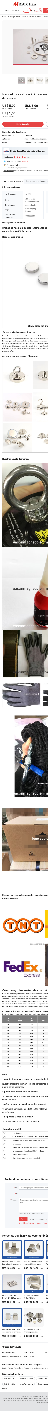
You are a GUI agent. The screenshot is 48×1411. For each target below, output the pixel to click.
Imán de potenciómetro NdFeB (13, 1357)
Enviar (23, 1219)
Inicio (4, 17)
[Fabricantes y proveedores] (24, 4)
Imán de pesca (29, 1357)
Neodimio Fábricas (26, 1378)
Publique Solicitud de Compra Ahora (33, 1223)
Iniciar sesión (8, 171)
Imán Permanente (26, 1384)
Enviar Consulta (22, 124)
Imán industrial (9, 1384)
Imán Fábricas (9, 1378)
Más (4, 1388)
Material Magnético (35, 17)
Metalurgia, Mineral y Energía (17, 17)
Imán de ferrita (29, 1352)
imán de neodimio (8, 1352)
